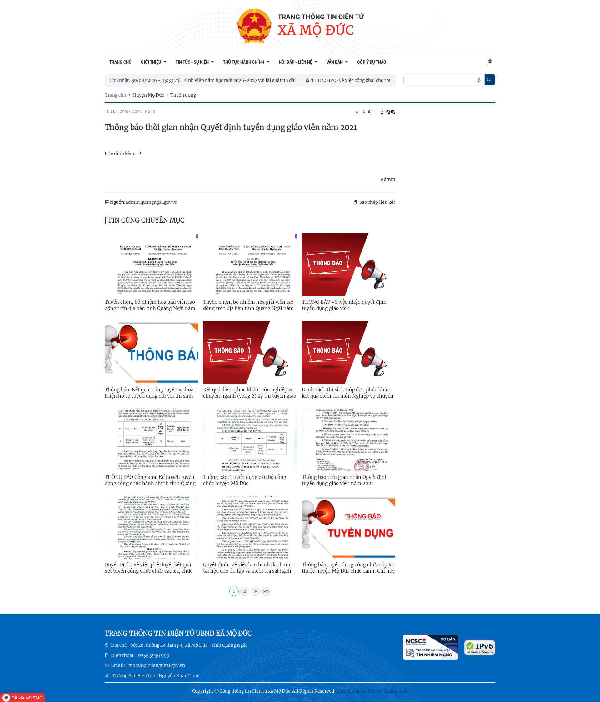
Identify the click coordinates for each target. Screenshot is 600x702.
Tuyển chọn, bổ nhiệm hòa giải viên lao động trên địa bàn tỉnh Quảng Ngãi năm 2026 (150, 305)
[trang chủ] (254, 27)
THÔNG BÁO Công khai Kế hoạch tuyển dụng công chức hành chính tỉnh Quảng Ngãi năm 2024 (150, 480)
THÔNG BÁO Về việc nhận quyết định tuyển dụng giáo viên (344, 305)
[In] (382, 111)
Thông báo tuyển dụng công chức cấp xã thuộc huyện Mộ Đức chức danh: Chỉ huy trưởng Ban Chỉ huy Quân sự (348, 568)
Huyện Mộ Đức (148, 95)
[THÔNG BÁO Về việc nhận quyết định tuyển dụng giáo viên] (348, 264)
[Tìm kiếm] (489, 79)
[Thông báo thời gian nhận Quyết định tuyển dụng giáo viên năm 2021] (348, 439)
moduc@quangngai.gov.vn (156, 665)
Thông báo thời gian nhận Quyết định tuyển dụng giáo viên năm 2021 (345, 480)
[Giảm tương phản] (393, 111)
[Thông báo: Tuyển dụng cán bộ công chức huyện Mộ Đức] (250, 439)
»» (266, 591)
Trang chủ (115, 95)
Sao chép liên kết (377, 202)
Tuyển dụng (183, 95)
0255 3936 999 (153, 655)
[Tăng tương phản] (387, 111)
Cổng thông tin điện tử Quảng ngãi (371, 691)
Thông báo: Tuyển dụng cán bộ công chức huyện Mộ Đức (244, 480)
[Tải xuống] (140, 153)
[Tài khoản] (490, 61)
